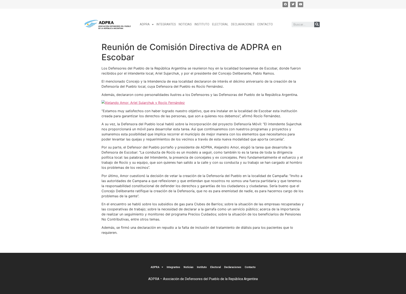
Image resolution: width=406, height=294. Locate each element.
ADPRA (145, 24)
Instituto (202, 24)
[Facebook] (285, 4)
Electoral (220, 24)
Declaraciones (242, 24)
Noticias (185, 24)
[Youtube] (300, 4)
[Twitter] (293, 4)
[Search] (317, 24)
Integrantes (166, 24)
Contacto (265, 24)
